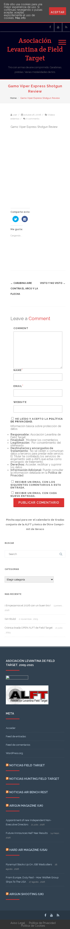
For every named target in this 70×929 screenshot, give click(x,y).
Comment (20, 328)
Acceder (11, 728)
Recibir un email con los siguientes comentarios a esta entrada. (35, 484)
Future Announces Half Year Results (27, 833)
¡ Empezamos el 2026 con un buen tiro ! (28, 605)
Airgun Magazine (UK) (26, 805)
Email (17, 386)
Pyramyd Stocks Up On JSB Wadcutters (29, 864)
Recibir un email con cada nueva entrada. (33, 494)
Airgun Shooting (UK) (26, 894)
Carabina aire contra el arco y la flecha (24, 288)
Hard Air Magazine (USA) (28, 850)
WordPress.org (14, 753)
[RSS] (66, 27)
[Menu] (62, 40)
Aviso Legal (17, 923)
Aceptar (57, 12)
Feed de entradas (16, 736)
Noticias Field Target (27, 765)
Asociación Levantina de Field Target (35, 49)
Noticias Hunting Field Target (34, 779)
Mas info (20, 17)
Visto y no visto (52, 283)
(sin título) (10, 618)
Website (20, 402)
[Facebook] (50, 27)
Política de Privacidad (42, 923)
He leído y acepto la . (36, 420)
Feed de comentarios (18, 744)
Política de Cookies (33, 925)
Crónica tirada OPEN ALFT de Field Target (28, 627)
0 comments (32, 118)
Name (17, 370)
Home (13, 98)
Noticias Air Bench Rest (28, 792)
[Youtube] (58, 27)
